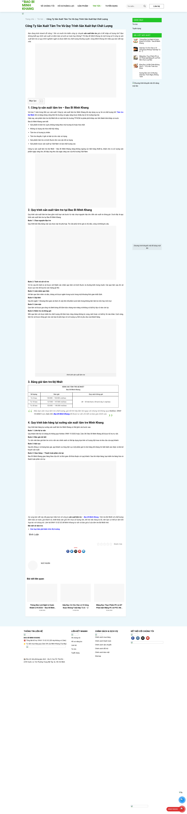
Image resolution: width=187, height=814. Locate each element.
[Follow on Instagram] (138, 638)
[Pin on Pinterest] (79, 551)
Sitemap (98, 656)
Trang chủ (29, 19)
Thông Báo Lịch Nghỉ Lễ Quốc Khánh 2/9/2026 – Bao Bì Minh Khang (149, 41)
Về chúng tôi (47, 6)
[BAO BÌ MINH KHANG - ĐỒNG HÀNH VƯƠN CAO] (29, 6)
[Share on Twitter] (72, 551)
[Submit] (145, 6)
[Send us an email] (143, 638)
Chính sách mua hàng (102, 637)
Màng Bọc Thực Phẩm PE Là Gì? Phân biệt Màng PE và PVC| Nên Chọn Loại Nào (149, 58)
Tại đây (63, 644)
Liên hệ (156, 6)
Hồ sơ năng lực (66, 6)
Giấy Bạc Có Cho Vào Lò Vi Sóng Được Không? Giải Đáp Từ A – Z (149, 49)
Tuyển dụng (111, 6)
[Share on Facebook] (68, 551)
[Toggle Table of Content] (40, 101)
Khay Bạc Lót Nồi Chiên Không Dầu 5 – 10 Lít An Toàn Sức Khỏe (149, 66)
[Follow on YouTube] (148, 638)
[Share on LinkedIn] (83, 551)
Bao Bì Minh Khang (61, 414)
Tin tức (97, 6)
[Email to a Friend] (75, 551)
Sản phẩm (82, 6)
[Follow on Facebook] (133, 638)
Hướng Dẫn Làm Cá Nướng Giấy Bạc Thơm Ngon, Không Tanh (149, 74)
